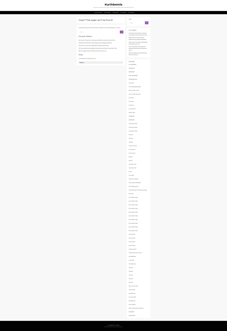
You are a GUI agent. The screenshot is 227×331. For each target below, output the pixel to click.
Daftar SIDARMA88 (133, 75)
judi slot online (132, 112)
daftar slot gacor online (134, 90)
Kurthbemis (113, 4)
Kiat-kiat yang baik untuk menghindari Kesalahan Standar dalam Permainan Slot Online (98, 48)
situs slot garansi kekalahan (135, 182)
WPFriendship (112, 326)
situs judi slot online (133, 123)
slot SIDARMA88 (132, 64)
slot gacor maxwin (133, 145)
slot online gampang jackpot (135, 86)
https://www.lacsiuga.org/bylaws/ (136, 308)
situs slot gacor (132, 149)
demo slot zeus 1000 (133, 286)
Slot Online (123, 12)
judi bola (130, 156)
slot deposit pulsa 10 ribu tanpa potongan (138, 190)
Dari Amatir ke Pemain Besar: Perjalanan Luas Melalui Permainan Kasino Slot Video (97, 40)
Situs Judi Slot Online (133, 197)
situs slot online (132, 108)
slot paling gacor (132, 263)
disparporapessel (132, 249)
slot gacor (131, 134)
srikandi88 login (132, 256)
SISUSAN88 (131, 311)
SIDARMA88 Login (133, 79)
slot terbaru (131, 83)
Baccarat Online (98, 12)
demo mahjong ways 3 (134, 186)
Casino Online (107, 12)
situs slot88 (131, 175)
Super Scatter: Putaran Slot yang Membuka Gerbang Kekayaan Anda (94, 45)
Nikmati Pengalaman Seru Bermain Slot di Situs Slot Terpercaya (92, 50)
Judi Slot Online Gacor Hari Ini (135, 252)
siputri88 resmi (132, 293)
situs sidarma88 (132, 297)
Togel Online (131, 12)
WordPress (121, 326)
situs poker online (132, 164)
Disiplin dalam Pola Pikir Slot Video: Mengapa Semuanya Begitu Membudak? (95, 42)
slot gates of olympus (133, 179)
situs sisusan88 (132, 304)
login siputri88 (132, 315)
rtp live (130, 171)
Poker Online (115, 12)
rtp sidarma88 (132, 289)
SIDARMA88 (131, 71)
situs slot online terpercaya (135, 94)
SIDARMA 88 (132, 68)
